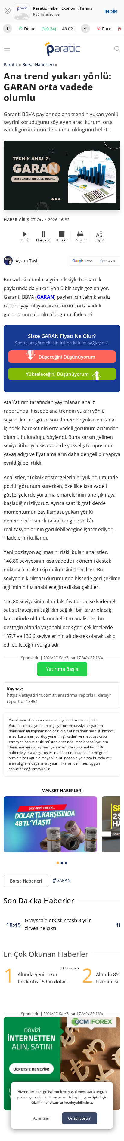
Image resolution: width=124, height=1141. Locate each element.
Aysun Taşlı (27, 261)
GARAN (45, 297)
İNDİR (110, 11)
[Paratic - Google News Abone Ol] (94, 263)
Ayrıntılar (41, 1118)
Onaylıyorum (79, 1118)
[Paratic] (62, 49)
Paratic (11, 64)
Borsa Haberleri (38, 64)
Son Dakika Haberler (39, 900)
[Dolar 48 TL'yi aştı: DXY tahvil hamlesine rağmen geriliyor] (50, 824)
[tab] (58, 863)
